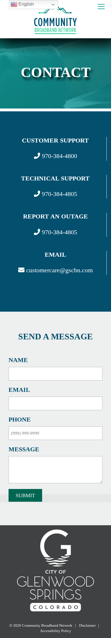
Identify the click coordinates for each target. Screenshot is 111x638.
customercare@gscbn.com (58, 270)
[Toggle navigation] (101, 7)
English (25, 4)
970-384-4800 (58, 156)
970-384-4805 (58, 193)
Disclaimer (87, 625)
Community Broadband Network (47, 625)
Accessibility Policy (55, 631)
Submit (25, 495)
